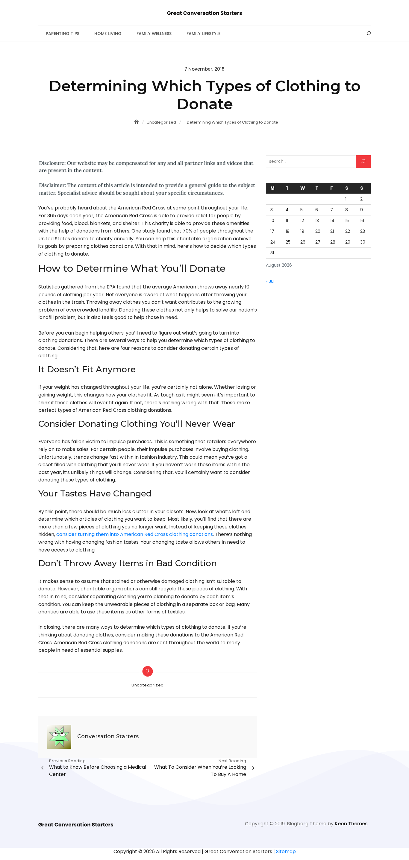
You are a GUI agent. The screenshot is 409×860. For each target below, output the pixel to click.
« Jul (270, 281)
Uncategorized (147, 685)
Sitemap (286, 851)
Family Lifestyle (203, 34)
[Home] (137, 122)
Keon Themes (351, 823)
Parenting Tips (62, 34)
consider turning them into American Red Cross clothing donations (134, 534)
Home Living (108, 34)
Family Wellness (154, 34)
